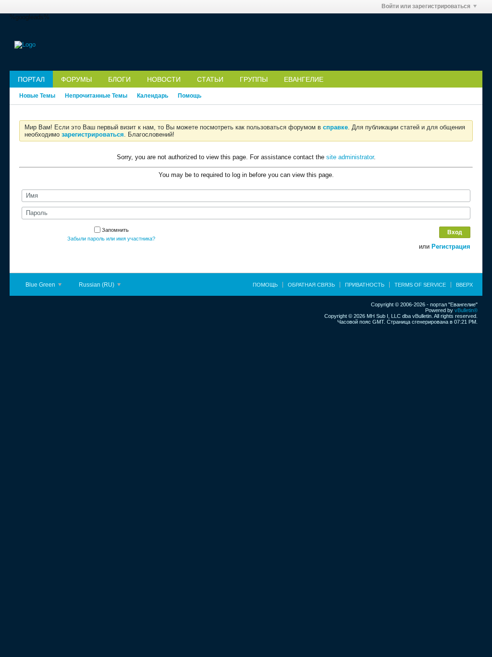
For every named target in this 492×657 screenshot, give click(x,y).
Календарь (152, 95)
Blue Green (41, 284)
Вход (454, 232)
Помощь (189, 95)
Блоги (119, 79)
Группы (254, 79)
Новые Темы (37, 95)
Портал (31, 79)
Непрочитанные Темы (96, 95)
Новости (164, 79)
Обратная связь (311, 285)
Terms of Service (420, 285)
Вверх (464, 285)
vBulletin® (466, 310)
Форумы (76, 79)
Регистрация (450, 246)
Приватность (364, 285)
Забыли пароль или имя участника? (111, 238)
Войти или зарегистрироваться (425, 6)
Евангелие (303, 79)
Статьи (210, 79)
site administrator (350, 157)
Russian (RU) (97, 284)
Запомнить (115, 230)
